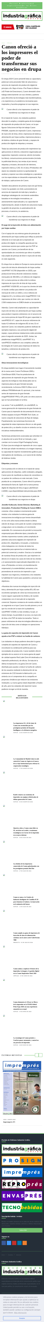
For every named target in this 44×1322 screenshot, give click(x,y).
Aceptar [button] (22, 1318)
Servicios (18, 1255)
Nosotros (10, 1255)
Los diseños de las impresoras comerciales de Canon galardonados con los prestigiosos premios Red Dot (26, 866)
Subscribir (23, 1230)
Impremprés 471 (9, 1122)
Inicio (3, 43)
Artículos (9, 43)
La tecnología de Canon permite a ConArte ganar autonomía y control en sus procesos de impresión (26, 1040)
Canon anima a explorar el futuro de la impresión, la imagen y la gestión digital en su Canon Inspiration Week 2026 (26, 971)
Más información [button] (20, 1313)
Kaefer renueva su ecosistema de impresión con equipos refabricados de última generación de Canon (25, 797)
